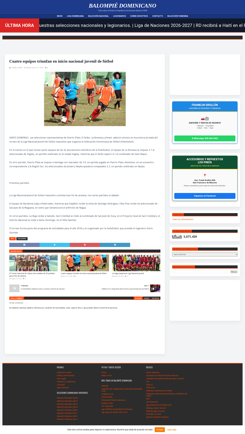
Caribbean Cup (107, 394)
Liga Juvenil (22, 238)
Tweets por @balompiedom (182, 219)
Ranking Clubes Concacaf (156, 408)
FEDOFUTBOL (106, 397)
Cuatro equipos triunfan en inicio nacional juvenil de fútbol (83, 273)
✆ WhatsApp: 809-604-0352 (205, 138)
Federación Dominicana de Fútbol (159, 391)
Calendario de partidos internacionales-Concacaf (165, 379)
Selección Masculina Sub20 (67, 398)
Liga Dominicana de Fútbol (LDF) (159, 405)
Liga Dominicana (75, 16)
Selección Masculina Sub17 (67, 401)
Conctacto (61, 385)
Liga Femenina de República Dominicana (117, 409)
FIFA (148, 399)
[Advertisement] (195, 74)
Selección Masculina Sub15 (67, 404)
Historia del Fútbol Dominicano (113, 400)
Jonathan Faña (107, 403)
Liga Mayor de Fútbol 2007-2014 (114, 412)
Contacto (157, 16)
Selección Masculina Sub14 (67, 407)
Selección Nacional (98, 16)
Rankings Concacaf (153, 414)
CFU (147, 382)
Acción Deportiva (152, 372)
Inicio (60, 16)
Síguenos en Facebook (205, 196)
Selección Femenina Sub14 (67, 419)
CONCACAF (150, 388)
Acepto (160, 430)
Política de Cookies (64, 372)
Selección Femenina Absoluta (157, 417)
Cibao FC (149, 385)
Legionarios (119, 16)
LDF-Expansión (107, 406)
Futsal (103, 372)
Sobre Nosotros (139, 16)
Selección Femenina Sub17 (67, 413)
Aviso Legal (61, 379)
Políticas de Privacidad (65, 375)
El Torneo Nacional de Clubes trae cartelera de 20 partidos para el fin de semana (32, 274)
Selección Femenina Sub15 (67, 416)
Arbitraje (104, 386)
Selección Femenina (177, 16)
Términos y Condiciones (66, 382)
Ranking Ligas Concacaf (155, 411)
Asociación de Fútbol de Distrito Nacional (162, 375)
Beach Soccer (106, 375)
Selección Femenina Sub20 (67, 410)
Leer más (171, 430)
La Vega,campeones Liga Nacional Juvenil (128, 273)
